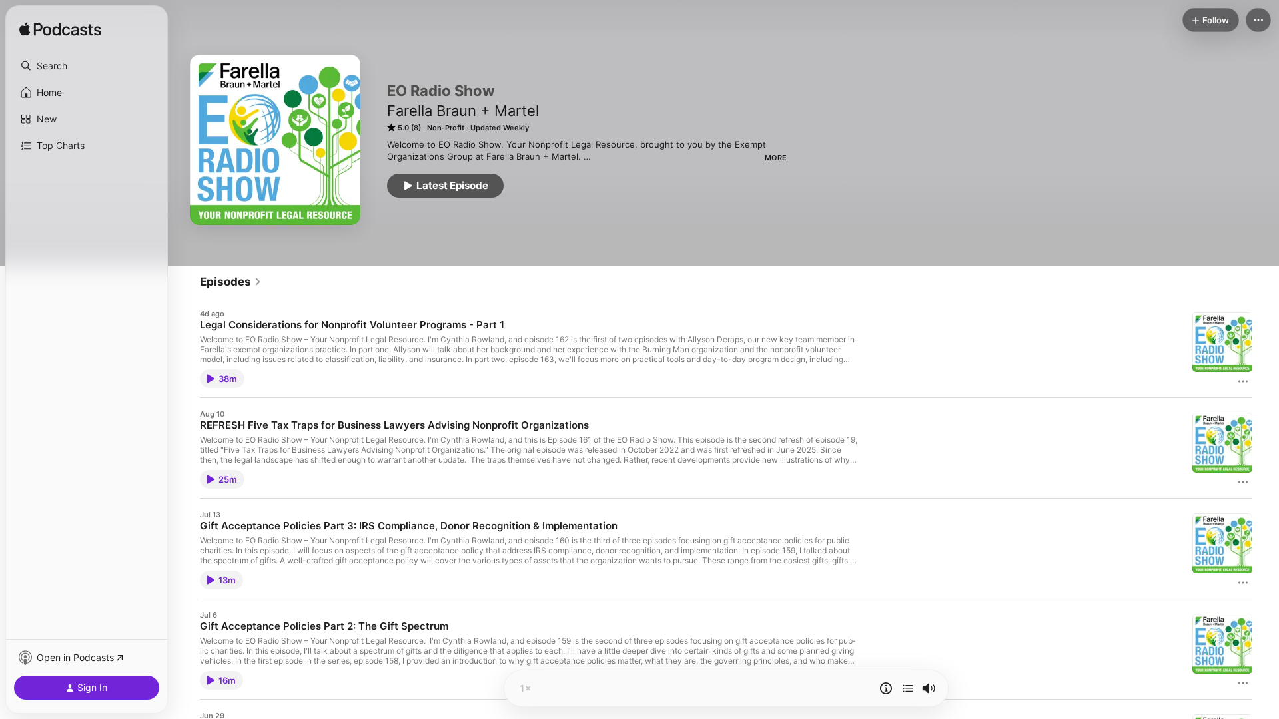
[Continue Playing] (908, 688)
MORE (776, 157)
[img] (60, 30)
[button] (87, 66)
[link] (231, 281)
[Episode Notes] (886, 688)
